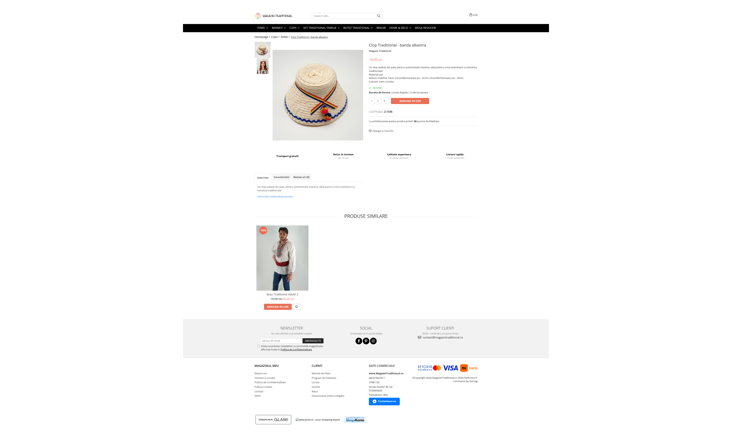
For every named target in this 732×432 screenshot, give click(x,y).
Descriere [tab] (263, 177)
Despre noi (260, 373)
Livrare (315, 382)
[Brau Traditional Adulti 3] (282, 258)
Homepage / (262, 37)
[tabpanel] (318, 95)
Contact (258, 391)
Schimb (316, 387)
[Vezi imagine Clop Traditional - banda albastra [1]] (262, 66)
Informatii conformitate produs (275, 196)
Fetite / (285, 37)
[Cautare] (378, 16)
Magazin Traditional (380, 51)
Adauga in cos (410, 101)
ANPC (257, 396)
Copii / (275, 37)
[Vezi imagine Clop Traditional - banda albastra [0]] (262, 50)
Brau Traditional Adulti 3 (282, 294)
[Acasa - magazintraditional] (273, 15)
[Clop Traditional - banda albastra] (318, 95)
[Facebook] (359, 341)
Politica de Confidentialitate (296, 349)
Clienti (317, 366)
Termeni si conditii (264, 378)
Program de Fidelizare (324, 378)
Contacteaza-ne (387, 401)
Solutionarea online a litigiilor (328, 396)
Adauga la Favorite (383, 131)
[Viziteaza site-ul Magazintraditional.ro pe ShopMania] (355, 419)
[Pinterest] (366, 341)
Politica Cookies (263, 387)
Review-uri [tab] (301, 177)
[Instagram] (373, 341)
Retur (315, 391)
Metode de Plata (321, 373)
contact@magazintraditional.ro (442, 337)
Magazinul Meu (266, 366)
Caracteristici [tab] (282, 177)
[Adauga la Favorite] (296, 307)
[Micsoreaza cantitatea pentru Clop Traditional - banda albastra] (372, 101)
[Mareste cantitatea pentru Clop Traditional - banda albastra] (384, 101)
